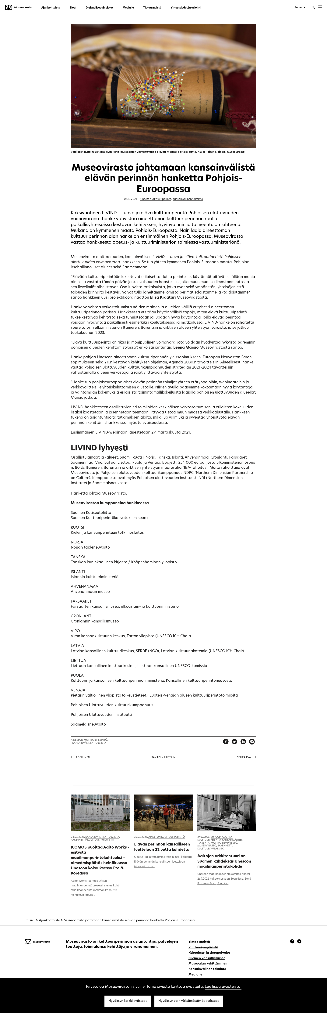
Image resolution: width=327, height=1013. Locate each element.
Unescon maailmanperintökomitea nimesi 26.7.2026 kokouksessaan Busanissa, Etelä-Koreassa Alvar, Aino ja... (224, 879)
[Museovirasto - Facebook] (292, 942)
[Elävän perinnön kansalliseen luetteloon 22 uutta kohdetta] (163, 813)
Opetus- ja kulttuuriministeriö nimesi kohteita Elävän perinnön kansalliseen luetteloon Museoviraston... (163, 862)
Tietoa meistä (152, 8)
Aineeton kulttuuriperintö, (89, 740)
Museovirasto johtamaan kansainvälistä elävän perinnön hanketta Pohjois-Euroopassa (129, 920)
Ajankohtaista (50, 8)
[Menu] (320, 7)
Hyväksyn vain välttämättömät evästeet (188, 1001)
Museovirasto (206, 846)
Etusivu (30, 920)
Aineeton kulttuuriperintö (155, 199)
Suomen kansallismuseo (206, 958)
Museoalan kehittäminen (207, 963)
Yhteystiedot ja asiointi (186, 8)
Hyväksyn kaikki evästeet (127, 1001)
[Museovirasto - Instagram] (299, 942)
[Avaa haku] (313, 8)
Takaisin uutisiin (163, 757)
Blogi (73, 8)
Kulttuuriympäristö (224, 843)
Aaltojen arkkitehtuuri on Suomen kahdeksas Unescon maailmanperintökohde (224, 861)
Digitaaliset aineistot (99, 8)
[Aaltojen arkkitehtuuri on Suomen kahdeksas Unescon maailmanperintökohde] (226, 813)
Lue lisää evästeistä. (223, 987)
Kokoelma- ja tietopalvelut (209, 952)
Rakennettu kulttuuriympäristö (92, 840)
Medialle (128, 8)
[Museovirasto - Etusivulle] (18, 7)
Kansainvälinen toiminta (188, 199)
